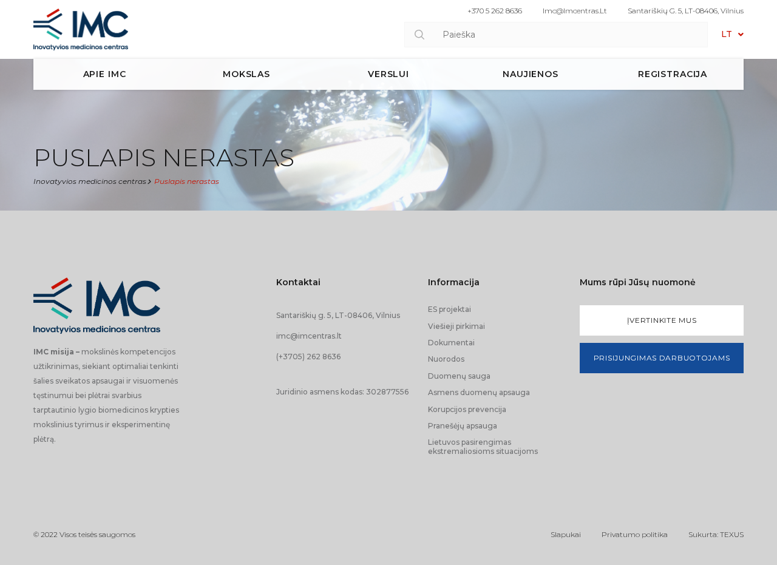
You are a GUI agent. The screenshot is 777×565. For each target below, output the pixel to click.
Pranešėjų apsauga (462, 425)
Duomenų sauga (459, 376)
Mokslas (246, 74)
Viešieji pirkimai (456, 326)
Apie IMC (104, 74)
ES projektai (449, 309)
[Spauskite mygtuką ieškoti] (419, 34)
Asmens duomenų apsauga (479, 392)
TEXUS (732, 534)
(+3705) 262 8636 (308, 356)
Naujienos (530, 74)
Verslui (388, 74)
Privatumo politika (635, 534)
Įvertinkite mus (662, 320)
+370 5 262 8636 (494, 10)
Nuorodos (446, 359)
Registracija (672, 74)
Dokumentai (451, 342)
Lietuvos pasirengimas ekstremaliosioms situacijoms (483, 446)
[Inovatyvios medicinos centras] (80, 29)
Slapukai (566, 534)
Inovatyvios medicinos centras (89, 181)
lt (726, 34)
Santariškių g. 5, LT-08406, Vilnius (686, 10)
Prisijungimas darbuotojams (662, 357)
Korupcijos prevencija (467, 409)
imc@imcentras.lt (575, 10)
